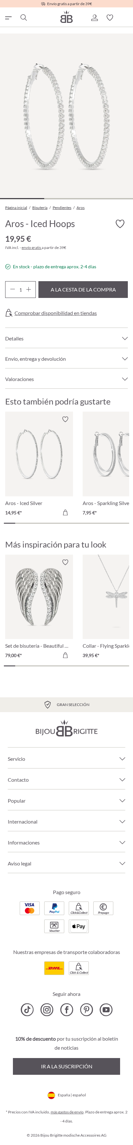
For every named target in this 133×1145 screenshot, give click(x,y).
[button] (94, 17)
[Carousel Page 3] (32, 523)
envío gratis (32, 247)
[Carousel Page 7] (78, 523)
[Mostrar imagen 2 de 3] (66, 198)
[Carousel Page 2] (20, 523)
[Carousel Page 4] (43, 523)
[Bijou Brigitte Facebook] (66, 1009)
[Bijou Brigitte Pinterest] (86, 1009)
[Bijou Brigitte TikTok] (27, 1009)
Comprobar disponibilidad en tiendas (56, 313)
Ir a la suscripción (66, 1066)
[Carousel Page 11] (123, 523)
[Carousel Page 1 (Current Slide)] (9, 523)
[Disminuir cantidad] (12, 289)
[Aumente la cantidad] (28, 289)
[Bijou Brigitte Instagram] (47, 1009)
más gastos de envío (67, 1112)
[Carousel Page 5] (55, 523)
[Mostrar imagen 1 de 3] (22, 198)
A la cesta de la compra (83, 289)
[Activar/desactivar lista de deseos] (120, 224)
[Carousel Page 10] (112, 523)
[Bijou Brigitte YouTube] (106, 1009)
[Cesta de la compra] (125, 17)
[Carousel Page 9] (100, 523)
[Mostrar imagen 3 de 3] (110, 198)
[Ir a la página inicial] (66, 16)
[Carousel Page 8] (89, 523)
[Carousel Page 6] (66, 523)
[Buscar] (23, 17)
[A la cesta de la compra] (65, 512)
